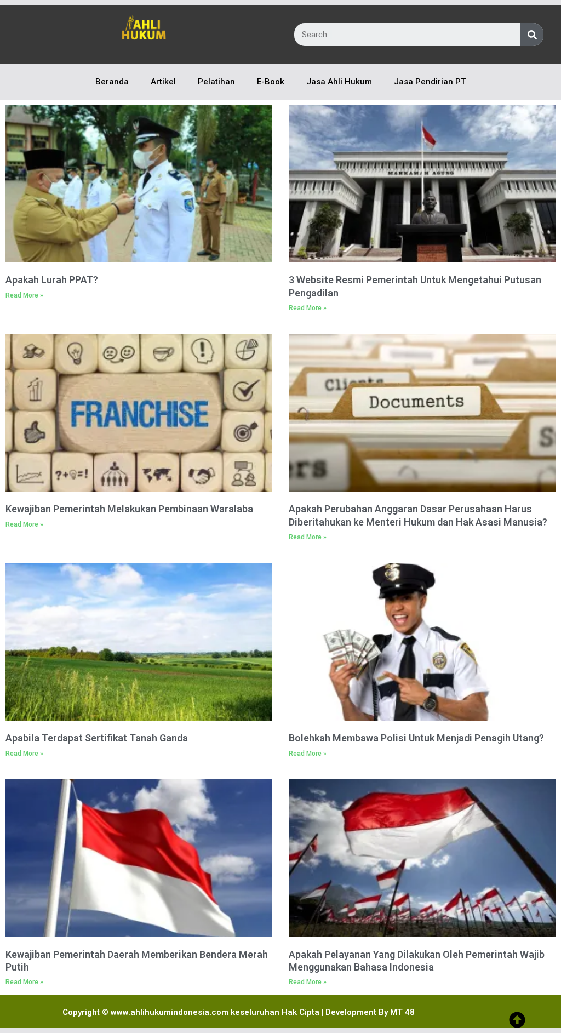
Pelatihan (216, 82)
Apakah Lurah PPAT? (51, 280)
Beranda (112, 82)
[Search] (531, 34)
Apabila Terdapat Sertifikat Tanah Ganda (96, 738)
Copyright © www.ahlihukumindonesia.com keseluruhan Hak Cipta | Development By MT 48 (238, 1012)
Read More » (24, 295)
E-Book (270, 82)
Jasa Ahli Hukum (339, 82)
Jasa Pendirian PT (430, 82)
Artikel (163, 82)
